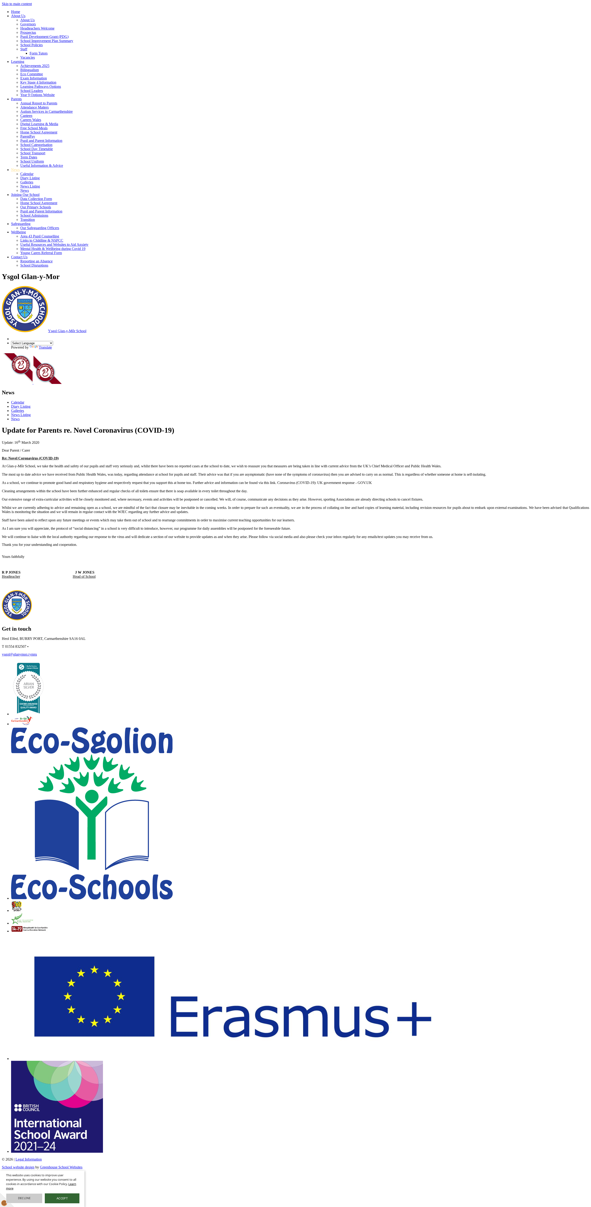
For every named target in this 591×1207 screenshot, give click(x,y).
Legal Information (28, 1159)
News (15, 170)
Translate (45, 347)
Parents (16, 99)
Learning (17, 62)
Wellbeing (18, 232)
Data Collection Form (36, 199)
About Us (18, 16)
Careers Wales (30, 120)
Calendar (26, 174)
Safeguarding (20, 224)
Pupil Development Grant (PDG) (44, 37)
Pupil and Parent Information (41, 141)
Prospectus (28, 32)
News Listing (30, 186)
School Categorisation (36, 145)
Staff (23, 49)
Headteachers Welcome (37, 28)
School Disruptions (34, 265)
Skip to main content (17, 4)
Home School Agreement (38, 132)
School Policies (31, 45)
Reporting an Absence (36, 261)
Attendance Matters (34, 107)
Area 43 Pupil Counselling (39, 236)
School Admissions (34, 215)
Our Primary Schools (35, 207)
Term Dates (28, 157)
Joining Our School (25, 195)
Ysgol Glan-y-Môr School (67, 331)
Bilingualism (29, 70)
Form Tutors (39, 53)
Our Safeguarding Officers (39, 228)
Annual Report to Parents (38, 103)
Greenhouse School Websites (61, 1167)
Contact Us (19, 257)
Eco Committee (31, 74)
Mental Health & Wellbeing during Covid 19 (52, 249)
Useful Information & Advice (41, 165)
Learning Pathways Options (40, 86)
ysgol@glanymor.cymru (19, 654)
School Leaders (31, 91)
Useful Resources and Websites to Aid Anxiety (54, 244)
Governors (28, 24)
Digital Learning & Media (39, 124)
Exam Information (33, 78)
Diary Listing (30, 178)
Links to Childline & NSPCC (41, 240)
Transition (27, 220)
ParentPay (27, 136)
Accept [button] (62, 1198)
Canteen (26, 116)
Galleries (26, 182)
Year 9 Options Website (37, 95)
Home (15, 12)
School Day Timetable (36, 149)
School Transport (32, 153)
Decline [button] (24, 1198)
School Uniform (32, 161)
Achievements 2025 (34, 66)
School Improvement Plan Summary (46, 41)
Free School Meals (34, 128)
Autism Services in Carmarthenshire (46, 111)
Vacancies (27, 57)
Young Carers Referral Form (41, 253)
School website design (18, 1167)
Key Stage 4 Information (38, 82)
